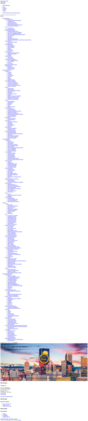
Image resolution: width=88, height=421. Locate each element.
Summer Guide (10, 88)
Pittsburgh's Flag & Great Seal (13, 201)
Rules (9, 105)
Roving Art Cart (11, 91)
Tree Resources (8, 65)
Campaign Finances (11, 157)
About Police (10, 213)
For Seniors (10, 74)
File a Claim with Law (12, 190)
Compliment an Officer (12, 210)
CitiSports (9, 78)
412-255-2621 (3, 394)
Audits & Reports (11, 155)
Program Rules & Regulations (13, 315)
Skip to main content (4, 0)
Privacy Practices (11, 244)
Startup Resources (11, 340)
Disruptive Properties (12, 259)
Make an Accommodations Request (14, 33)
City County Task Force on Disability (15, 32)
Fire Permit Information (12, 221)
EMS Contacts (10, 243)
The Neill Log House (12, 130)
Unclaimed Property (11, 156)
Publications (10, 316)
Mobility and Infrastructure (10, 289)
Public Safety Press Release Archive (14, 272)
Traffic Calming (11, 45)
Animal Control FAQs (12, 233)
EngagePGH (5, 415)
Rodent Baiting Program (12, 230)
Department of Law (11, 184)
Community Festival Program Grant (14, 110)
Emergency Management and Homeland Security (17, 260)
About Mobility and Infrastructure (14, 290)
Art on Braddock (11, 108)
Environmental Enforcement (13, 25)
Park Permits (7, 117)
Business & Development (8, 273)
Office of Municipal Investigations (14, 188)
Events (6, 87)
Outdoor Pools (10, 102)
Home (9, 310)
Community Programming (10, 59)
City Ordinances (11, 189)
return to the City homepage (60, 374)
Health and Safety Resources (13, 248)
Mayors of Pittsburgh (12, 149)
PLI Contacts (10, 304)
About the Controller (12, 153)
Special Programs (11, 239)
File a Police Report (11, 206)
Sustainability (10, 287)
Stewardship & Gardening (10, 80)
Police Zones (10, 204)
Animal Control (11, 58)
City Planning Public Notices (13, 278)
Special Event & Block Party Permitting (15, 133)
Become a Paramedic (12, 245)
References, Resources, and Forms (14, 298)
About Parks (7, 120)
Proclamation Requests (12, 150)
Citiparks (7, 71)
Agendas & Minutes (11, 181)
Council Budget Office (12, 165)
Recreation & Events (7, 70)
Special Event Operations (12, 240)
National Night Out (11, 261)
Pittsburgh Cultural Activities (13, 98)
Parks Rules (10, 122)
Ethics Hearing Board (12, 187)
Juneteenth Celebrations (12, 112)
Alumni (9, 312)
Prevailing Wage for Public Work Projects (15, 159)
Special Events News (12, 116)
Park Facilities (8, 127)
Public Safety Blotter (12, 269)
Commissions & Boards (12, 279)
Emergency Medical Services (10, 235)
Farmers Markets (11, 89)
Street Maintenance (11, 46)
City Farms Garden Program (13, 82)
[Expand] (10, 18)
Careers (9, 193)
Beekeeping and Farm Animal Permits (15, 231)
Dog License (10, 57)
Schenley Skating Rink (12, 128)
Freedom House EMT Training (13, 246)
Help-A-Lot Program (12, 86)
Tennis (9, 77)
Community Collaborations (13, 307)
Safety (4, 202)
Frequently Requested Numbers (6, 396)
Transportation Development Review (15, 294)
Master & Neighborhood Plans (13, 284)
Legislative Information (12, 164)
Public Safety (7, 257)
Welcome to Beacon (11, 330)
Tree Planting (10, 66)
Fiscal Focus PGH (11, 154)
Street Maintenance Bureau (13, 323)
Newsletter (10, 255)
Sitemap (15, 418)
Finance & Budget (8, 168)
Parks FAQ (10, 126)
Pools (6, 100)
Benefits (9, 311)
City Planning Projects (12, 281)
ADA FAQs (10, 37)
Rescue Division (11, 238)
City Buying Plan (11, 336)
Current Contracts (11, 334)
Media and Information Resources (14, 308)
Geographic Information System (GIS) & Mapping (17, 326)
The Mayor (7, 140)
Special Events (8, 107)
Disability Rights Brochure (13, 38)
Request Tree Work (11, 67)
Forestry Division (11, 68)
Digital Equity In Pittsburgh (10, 306)
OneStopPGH (10, 299)
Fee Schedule (10, 172)
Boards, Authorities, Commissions (11, 178)
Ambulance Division (12, 237)
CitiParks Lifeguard (11, 106)
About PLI (10, 297)
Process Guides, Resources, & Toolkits (15, 285)
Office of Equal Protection (13, 185)
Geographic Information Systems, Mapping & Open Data (16, 325)
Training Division (11, 241)
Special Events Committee (13, 136)
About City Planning (12, 275)
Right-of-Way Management (13, 295)
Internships (10, 196)
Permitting (10, 300)
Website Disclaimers (4, 418)
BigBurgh (9, 54)
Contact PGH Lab (11, 314)
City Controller (8, 151)
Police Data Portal (11, 211)
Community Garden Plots (12, 84)
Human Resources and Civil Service (14, 195)
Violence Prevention (11, 266)
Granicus (19, 419)
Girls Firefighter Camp (12, 218)
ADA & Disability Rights (10, 30)
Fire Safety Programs (12, 220)
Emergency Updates (11, 271)
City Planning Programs (12, 280)
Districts (9, 161)
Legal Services (8, 183)
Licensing (9, 301)
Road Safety (10, 49)
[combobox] (8, 15)
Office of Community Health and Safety (12, 247)
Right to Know (10, 191)
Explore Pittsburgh (6, 416)
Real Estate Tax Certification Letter (14, 176)
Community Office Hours (12, 251)
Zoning (9, 288)
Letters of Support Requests (13, 145)
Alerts (6, 268)
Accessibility (11, 418)
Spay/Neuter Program (12, 228)
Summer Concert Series (12, 93)
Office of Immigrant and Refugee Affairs (15, 147)
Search (1, 342)
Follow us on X (6, 404)
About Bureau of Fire (12, 216)
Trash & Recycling (8, 19)
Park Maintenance (11, 124)
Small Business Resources (10, 338)
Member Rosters (11, 179)
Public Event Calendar (12, 137)
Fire (6, 214)
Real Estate (10, 175)
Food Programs (8, 51)
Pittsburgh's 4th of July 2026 (13, 113)
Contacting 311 (10, 27)
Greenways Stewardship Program (14, 85)
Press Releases (10, 143)
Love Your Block (11, 61)
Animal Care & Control (9, 225)
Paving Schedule (11, 47)
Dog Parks (10, 76)
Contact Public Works (12, 320)
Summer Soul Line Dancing (13, 99)
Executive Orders (11, 146)
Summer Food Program (12, 53)
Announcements (11, 169)
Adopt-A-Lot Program (12, 81)
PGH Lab (7, 309)
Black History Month (12, 109)
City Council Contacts (12, 167)
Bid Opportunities (11, 332)
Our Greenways (11, 75)
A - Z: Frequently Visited (10, 29)
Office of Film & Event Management (15, 264)
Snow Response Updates (12, 42)
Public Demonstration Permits (13, 135)
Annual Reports (11, 223)
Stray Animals (10, 229)
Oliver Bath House (11, 101)
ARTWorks (10, 92)
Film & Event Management (10, 131)
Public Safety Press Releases (13, 270)
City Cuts (9, 62)
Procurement (7, 329)
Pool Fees (9, 104)
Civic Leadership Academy (13, 60)
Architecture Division (12, 322)
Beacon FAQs (10, 331)
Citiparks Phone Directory (13, 121)
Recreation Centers (11, 129)
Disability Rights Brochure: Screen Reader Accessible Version (19, 39)
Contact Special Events (12, 115)
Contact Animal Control (12, 234)
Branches (9, 212)
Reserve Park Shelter (12, 118)
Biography (10, 141)
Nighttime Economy (11, 262)
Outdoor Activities (11, 79)
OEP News (10, 36)
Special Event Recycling (12, 23)
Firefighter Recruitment (12, 217)
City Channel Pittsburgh (12, 200)
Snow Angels (10, 63)
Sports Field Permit (11, 119)
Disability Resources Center (13, 31)
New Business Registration (13, 174)
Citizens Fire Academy (12, 219)
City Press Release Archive (13, 199)
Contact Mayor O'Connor (12, 144)
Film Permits (10, 134)
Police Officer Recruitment (13, 205)
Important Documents (12, 132)
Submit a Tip (10, 207)
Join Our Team (10, 252)
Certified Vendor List (12, 337)
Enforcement (10, 302)
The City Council (8, 160)
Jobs (6, 192)
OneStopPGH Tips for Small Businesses (15, 339)
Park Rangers (10, 123)
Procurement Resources (12, 335)
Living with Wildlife (11, 232)
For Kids (9, 73)
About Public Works (11, 318)
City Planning (7, 274)
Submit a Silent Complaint (13, 209)
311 (6, 26)
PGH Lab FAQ (11, 313)
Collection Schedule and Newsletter (14, 20)
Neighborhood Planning (12, 283)
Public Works (7, 317)
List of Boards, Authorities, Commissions (15, 182)
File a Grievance (11, 35)
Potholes (9, 48)
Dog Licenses (10, 171)
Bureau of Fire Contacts (12, 224)
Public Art (9, 286)
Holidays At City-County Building (14, 95)
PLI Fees (9, 303)
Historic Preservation (12, 282)
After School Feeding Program (13, 52)
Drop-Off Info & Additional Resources (15, 24)
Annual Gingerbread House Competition (15, 114)
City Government (6, 138)
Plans (9, 293)
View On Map (3, 393)
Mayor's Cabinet (11, 142)
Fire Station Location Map (13, 215)
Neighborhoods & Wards (12, 163)
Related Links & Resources (13, 328)
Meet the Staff (10, 249)
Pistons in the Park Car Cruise (13, 96)
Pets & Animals (8, 56)
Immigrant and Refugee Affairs (11, 64)
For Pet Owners (11, 226)
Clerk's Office (10, 162)
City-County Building (12, 148)
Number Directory (11, 198)
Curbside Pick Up (11, 21)
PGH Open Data (11, 327)
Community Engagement (12, 253)
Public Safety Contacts (12, 267)
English (11, 12)
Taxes (9, 177)
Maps (9, 292)
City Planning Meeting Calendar (14, 276)
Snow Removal (8, 40)
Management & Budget (12, 173)
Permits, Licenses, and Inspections (11, 296)
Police (6, 203)
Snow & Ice (10, 43)
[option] (45, 12)
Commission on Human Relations (14, 186)
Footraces (9, 94)
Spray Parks (10, 103)
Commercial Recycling (12, 22)
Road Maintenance (8, 44)
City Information (8, 197)
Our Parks (9, 72)
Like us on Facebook (7, 403)
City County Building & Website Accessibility (16, 34)
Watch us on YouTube (7, 406)
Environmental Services (12, 321)
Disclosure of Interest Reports (13, 158)
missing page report (46, 374)
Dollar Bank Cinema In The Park (14, 90)
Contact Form (10, 256)
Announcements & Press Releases (14, 254)
